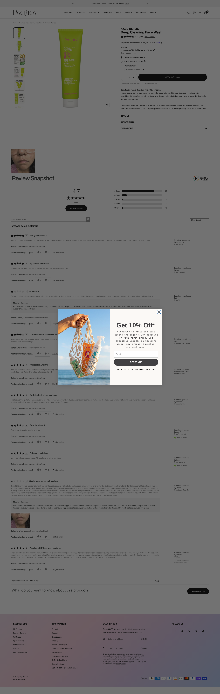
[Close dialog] (159, 312)
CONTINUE (136, 362)
